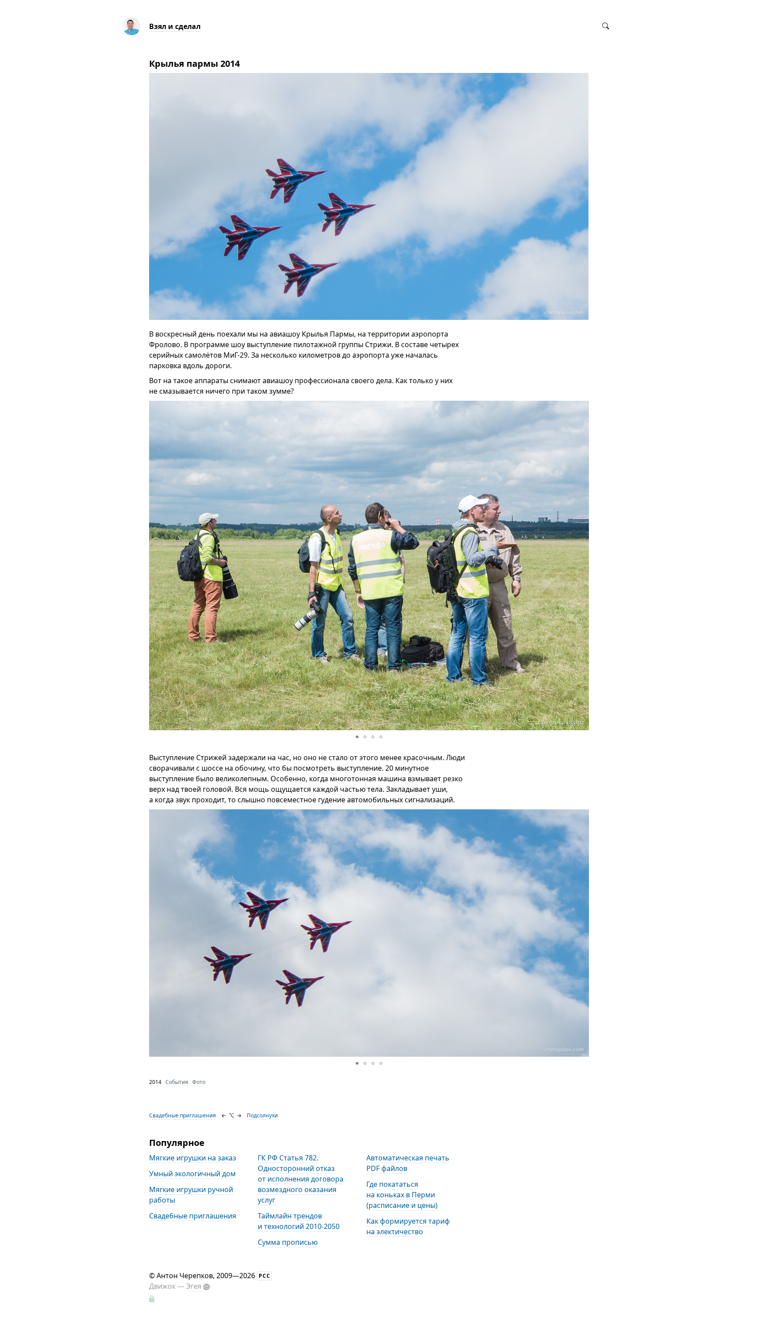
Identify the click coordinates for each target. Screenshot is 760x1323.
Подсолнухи (262, 1115)
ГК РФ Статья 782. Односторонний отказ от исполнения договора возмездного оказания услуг (300, 1179)
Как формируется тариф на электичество (408, 1226)
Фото (198, 1082)
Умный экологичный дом (192, 1173)
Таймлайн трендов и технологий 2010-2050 (299, 1221)
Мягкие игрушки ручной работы (191, 1195)
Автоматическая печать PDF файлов (407, 1163)
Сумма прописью (288, 1242)
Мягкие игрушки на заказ (192, 1158)
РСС (264, 1276)
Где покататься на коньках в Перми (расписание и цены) (402, 1194)
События (176, 1082)
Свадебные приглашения (182, 1115)
